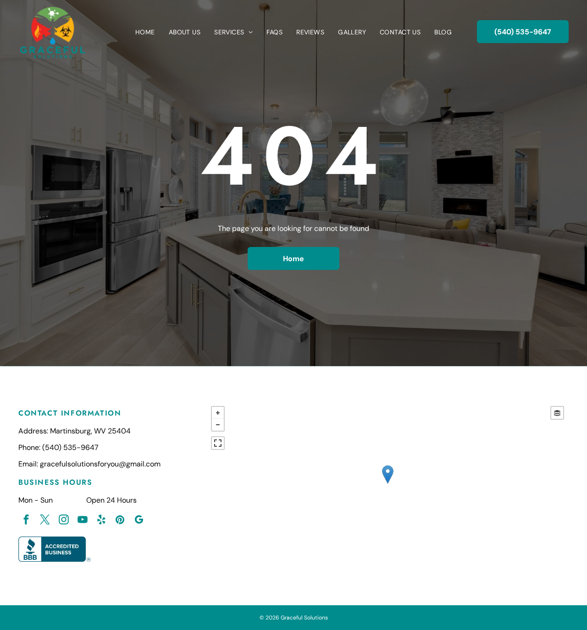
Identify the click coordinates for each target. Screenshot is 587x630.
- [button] (218, 425)
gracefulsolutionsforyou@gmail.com (100, 464)
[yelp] (101, 521)
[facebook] (25, 521)
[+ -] (387, 484)
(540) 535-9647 (70, 447)
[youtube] (82, 521)
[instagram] (63, 521)
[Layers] (557, 413)
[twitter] (44, 521)
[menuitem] (145, 32)
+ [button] (218, 413)
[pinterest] (119, 521)
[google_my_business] (138, 521)
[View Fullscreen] (218, 443)
